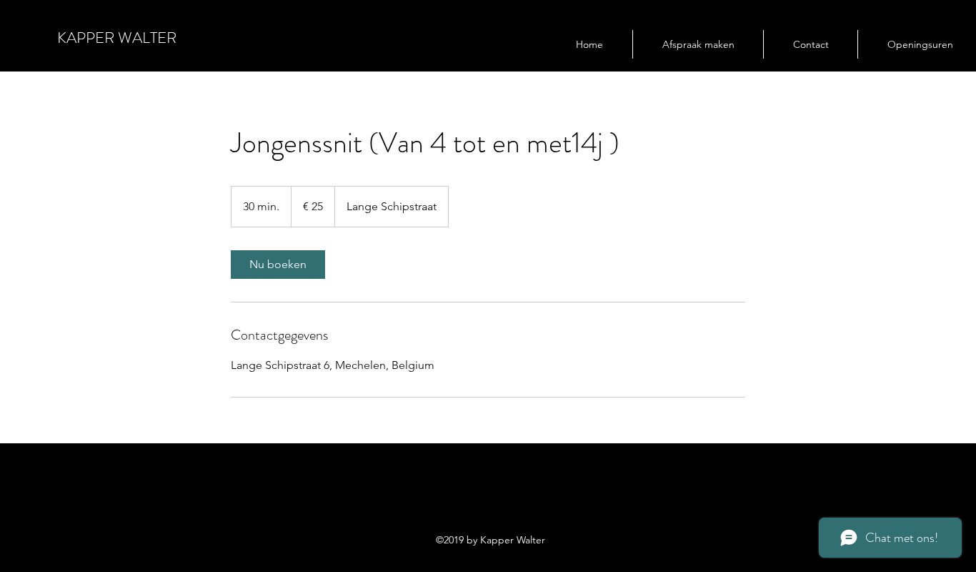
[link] (278, 264)
